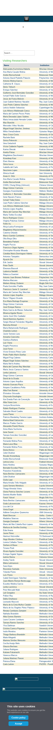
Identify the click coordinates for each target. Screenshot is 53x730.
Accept (18, 723)
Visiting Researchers (15, 60)
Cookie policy (18, 717)
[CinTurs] (26, 36)
